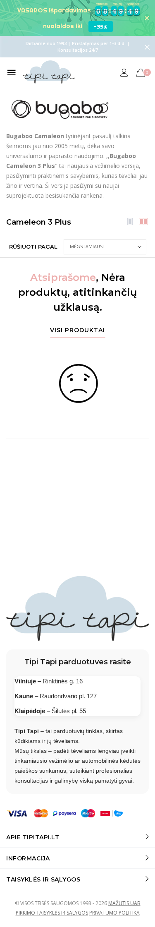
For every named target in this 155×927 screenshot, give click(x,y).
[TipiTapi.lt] (49, 72)
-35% (100, 26)
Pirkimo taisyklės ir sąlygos (52, 912)
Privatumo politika (114, 912)
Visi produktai (77, 330)
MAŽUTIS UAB (124, 903)
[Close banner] (147, 18)
